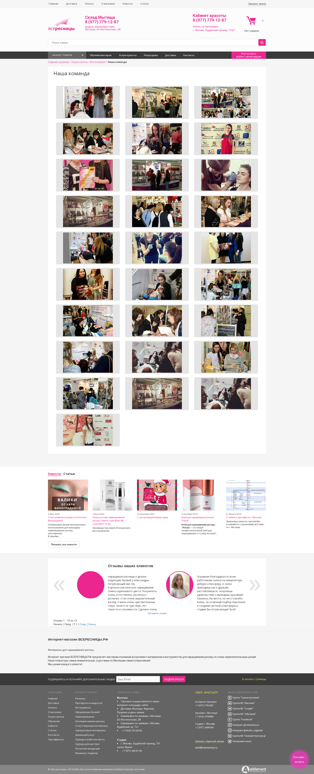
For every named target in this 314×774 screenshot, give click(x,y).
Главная (53, 3)
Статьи (144, 3)
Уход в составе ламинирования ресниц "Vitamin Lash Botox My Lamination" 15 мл (108, 520)
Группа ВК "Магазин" (243, 703)
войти (239, 56)
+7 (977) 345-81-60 (132, 750)
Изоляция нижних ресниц (89, 721)
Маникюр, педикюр (86, 753)
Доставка (71, 3)
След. (82, 624)
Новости (127, 3)
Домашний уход (84, 734)
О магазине (108, 3)
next (255, 585)
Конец (92, 624)
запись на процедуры (205, 26)
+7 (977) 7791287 (204, 705)
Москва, (200, 30)
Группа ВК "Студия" (242, 708)
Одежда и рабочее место (90, 739)
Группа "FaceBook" (242, 719)
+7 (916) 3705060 (204, 716)
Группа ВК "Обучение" (244, 714)
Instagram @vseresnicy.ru (245, 725)
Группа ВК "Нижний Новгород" (249, 735)
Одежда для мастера (87, 744)
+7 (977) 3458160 (204, 727)
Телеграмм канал (241, 741)
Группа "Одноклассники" (246, 697)
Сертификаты (56, 739)
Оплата (89, 3)
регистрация (253, 56)
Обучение (54, 721)
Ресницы (80, 698)
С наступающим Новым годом (152, 517)
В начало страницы (254, 679)
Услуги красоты (128, 55)
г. (194, 30)
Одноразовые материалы (90, 730)
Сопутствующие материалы (91, 725)
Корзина (251, 20)
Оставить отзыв (157, 613)
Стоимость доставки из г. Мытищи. (244, 517)
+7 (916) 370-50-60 (132, 730)
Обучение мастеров (101, 55)
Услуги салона (56, 716)
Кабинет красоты (209, 15)
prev (59, 585)
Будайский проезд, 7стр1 (220, 30)
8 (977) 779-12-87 (102, 22)
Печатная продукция (87, 748)
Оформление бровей (87, 712)
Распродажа (151, 55)
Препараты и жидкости (88, 703)
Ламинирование (84, 716)
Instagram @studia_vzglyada (247, 730)
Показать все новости (64, 544)
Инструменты (83, 707)
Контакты (188, 55)
